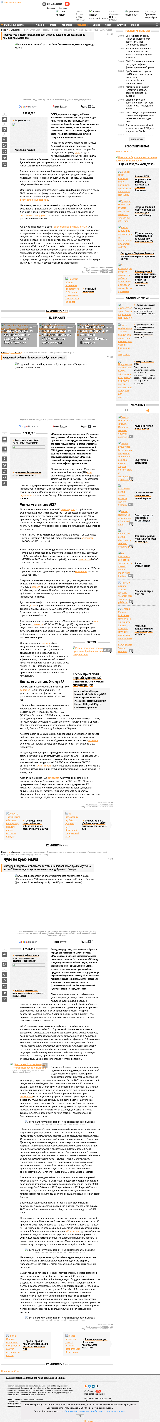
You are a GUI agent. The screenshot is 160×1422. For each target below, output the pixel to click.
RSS (86, 1386)
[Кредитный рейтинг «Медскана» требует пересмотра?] (125, 538)
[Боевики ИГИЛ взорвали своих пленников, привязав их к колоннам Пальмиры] (125, 183)
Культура (121, 24)
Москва (135, 24)
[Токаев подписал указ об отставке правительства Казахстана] (72, 1344)
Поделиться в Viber (4, 151)
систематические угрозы (33, 215)
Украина (40, 24)
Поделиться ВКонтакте (4, 119)
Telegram (89, 1386)
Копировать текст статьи (4, 164)
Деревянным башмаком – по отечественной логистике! (26, 474)
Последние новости (137, 31)
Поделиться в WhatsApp (4, 145)
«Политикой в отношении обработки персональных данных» (94, 1410)
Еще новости (137, 139)
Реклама (63, 8)
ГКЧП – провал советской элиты (114, 21)
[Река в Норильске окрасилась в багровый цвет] (125, 518)
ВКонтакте (93, 1386)
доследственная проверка (34, 199)
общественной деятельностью (70, 226)
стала (33, 605)
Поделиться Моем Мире (4, 129)
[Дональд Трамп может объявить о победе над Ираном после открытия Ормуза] (13, 825)
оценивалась (27, 495)
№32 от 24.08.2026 (54, 3)
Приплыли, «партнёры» (151, 16)
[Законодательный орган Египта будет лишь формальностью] (125, 311)
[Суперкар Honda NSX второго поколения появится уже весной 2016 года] (125, 211)
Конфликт (67, 24)
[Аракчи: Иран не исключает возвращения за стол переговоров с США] (13, 1345)
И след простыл (80, 18)
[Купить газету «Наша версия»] (44, 4)
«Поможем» (26, 1096)
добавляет (53, 777)
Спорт (108, 24)
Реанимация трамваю (25, 149)
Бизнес (96, 24)
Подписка (51, 8)
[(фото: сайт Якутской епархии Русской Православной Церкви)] (29, 1066)
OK (80, 1416)
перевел (35, 587)
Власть (53, 24)
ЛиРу (96, 1386)
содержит (25, 690)
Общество (82, 24)
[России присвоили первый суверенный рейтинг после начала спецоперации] (91, 658)
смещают (46, 643)
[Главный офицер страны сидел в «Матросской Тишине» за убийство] (125, 592)
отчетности (87, 538)
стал (89, 472)
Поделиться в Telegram (4, 157)
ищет (97, 621)
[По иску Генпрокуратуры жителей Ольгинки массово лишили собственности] (125, 427)
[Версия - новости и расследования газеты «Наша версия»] (21, 7)
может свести (44, 765)
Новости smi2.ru (10, 1371)
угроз (77, 152)
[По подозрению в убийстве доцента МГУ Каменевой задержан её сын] (72, 825)
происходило (68, 509)
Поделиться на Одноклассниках (4, 139)
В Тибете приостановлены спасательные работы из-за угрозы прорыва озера (28, 993)
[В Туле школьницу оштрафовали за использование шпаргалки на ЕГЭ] (125, 237)
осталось (93, 740)
